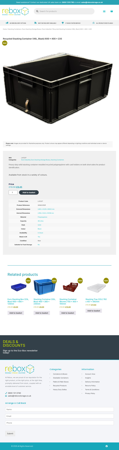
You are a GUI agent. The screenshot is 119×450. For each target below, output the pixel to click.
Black (39, 229)
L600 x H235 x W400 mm (46, 209)
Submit (10, 433)
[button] (104, 11)
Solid (39, 225)
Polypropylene (42, 217)
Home (5, 29)
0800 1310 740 (68, 2)
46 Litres (40, 221)
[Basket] (111, 11)
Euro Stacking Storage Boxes (31, 29)
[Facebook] (107, 446)
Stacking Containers (14, 29)
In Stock (40, 233)
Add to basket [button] (15, 313)
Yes (39, 237)
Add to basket (29, 192)
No (39, 244)
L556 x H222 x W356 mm (46, 213)
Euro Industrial (46, 29)
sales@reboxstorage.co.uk (92, 2)
